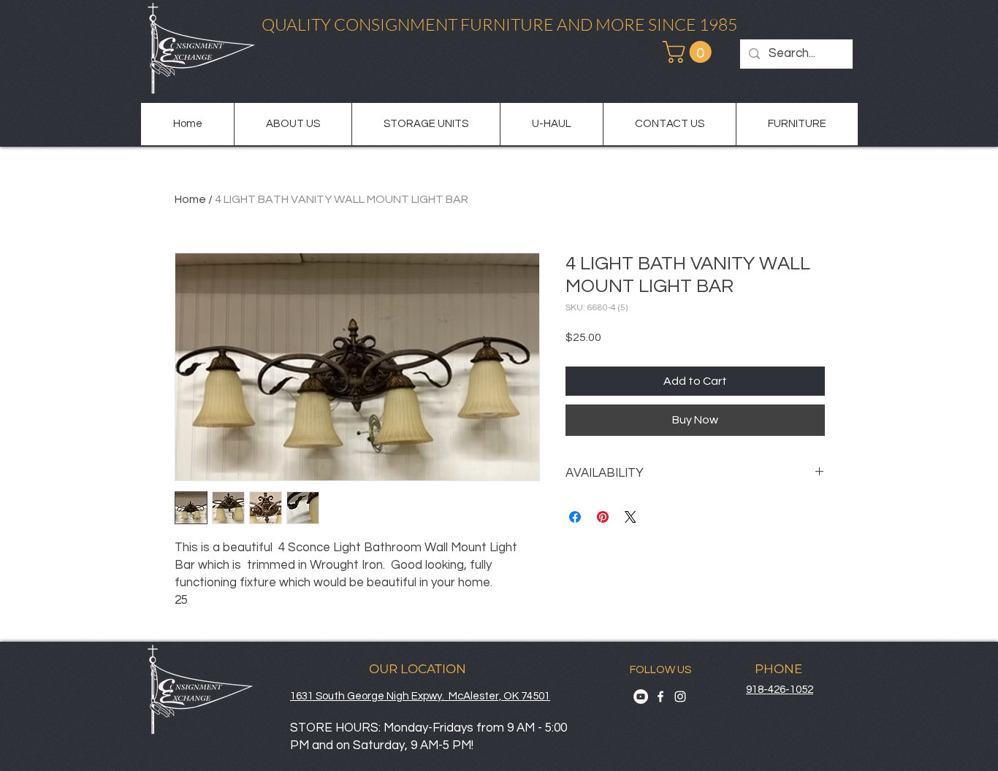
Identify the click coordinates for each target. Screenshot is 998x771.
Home (190, 199)
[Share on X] (630, 517)
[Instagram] (680, 696)
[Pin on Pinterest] (603, 517)
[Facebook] (660, 696)
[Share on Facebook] (575, 517)
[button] (690, 52)
